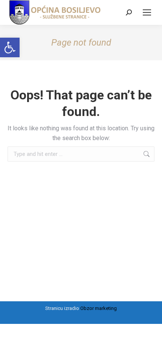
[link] (10, 47)
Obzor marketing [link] (98, 308)
